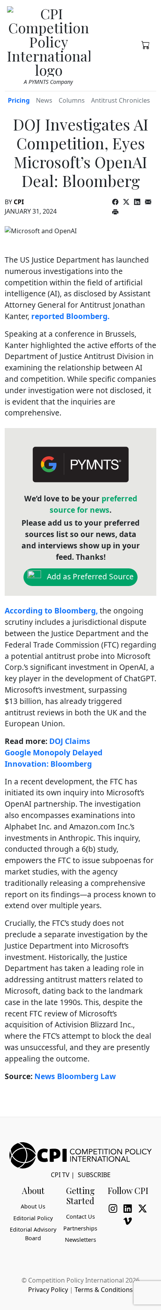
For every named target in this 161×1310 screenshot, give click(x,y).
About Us (33, 1206)
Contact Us (80, 1216)
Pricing (19, 100)
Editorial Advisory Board (33, 1234)
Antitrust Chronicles (120, 100)
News (44, 100)
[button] (145, 44)
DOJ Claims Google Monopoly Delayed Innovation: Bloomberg (53, 752)
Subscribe (94, 1174)
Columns (72, 100)
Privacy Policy (48, 1289)
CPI (19, 202)
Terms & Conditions (104, 1289)
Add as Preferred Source (89, 576)
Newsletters (80, 1239)
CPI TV (60, 1174)
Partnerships (80, 1228)
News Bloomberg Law (75, 1076)
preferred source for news (93, 504)
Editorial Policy (33, 1218)
